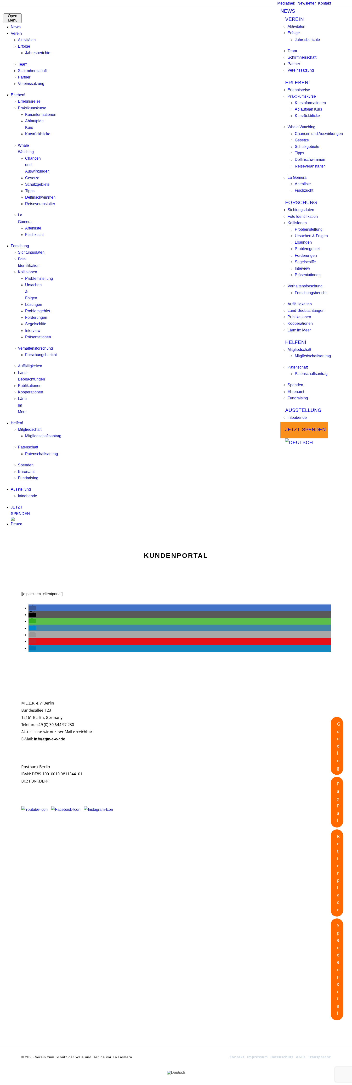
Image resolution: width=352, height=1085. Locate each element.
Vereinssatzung (31, 84)
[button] (32, 608)
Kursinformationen (40, 114)
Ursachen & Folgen (311, 236)
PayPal (338, 802)
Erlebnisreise (29, 101)
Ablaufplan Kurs (308, 109)
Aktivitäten (27, 40)
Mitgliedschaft (29, 429)
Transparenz (319, 1057)
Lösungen (33, 304)
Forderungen (36, 317)
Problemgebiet (37, 311)
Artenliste (33, 228)
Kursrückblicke (37, 134)
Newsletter (306, 3)
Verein (16, 33)
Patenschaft (28, 447)
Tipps (29, 191)
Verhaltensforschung (35, 348)
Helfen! (17, 423)
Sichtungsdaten (31, 252)
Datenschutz (282, 1057)
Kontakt (324, 3)
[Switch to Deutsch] (176, 1072)
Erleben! (18, 95)
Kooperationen (30, 392)
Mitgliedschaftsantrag (43, 436)
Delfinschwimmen (40, 197)
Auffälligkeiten (30, 366)
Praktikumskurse (32, 108)
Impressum (257, 1057)
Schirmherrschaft (32, 71)
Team (22, 64)
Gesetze (32, 178)
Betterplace (338, 872)
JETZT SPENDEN (305, 429)
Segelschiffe (35, 324)
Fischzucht (34, 235)
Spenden (26, 465)
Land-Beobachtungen (306, 310)
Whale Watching (301, 127)
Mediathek (286, 3)
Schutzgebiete (37, 184)
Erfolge (24, 46)
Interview (32, 331)
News (16, 27)
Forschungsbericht (41, 355)
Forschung (20, 246)
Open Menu (12, 18)
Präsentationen (38, 337)
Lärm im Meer (299, 330)
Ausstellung (21, 489)
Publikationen (29, 386)
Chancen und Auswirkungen (319, 134)
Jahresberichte (37, 53)
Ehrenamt (26, 472)
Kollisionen (27, 272)
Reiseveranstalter (40, 204)
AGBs (301, 1057)
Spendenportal (338, 969)
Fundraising (28, 478)
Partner (24, 77)
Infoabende (27, 496)
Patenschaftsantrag (41, 454)
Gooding (338, 746)
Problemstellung (39, 278)
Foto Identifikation (303, 216)
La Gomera (297, 177)
